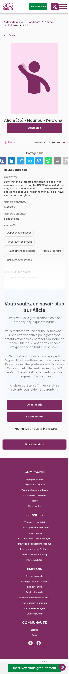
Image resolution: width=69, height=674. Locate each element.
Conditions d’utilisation (34, 495)
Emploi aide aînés (34, 592)
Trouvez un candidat (34, 522)
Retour (12, 35)
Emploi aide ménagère (34, 608)
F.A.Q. (34, 635)
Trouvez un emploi (34, 576)
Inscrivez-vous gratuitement (34, 668)
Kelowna (13, 25)
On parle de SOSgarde (34, 484)
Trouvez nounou (34, 533)
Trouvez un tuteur (34, 560)
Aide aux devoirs (52, 250)
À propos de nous (34, 479)
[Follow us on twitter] (30, 643)
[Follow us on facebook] (39, 643)
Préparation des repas (19, 241)
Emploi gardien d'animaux (34, 603)
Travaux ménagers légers (21, 250)
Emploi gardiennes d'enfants (35, 581)
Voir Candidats (34, 444)
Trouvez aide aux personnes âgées (34, 538)
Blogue (34, 629)
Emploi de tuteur (35, 613)
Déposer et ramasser (19, 232)
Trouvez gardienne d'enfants (34, 527)
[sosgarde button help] (62, 667)
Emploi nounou (34, 586)
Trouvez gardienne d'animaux (34, 549)
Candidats (33, 22)
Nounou (49, 22)
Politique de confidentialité (34, 490)
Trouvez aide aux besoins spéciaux (34, 543)
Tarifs (35, 500)
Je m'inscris (34, 404)
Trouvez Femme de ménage (34, 554)
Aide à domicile (13, 22)
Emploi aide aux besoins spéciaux (34, 597)
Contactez (34, 127)
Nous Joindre (34, 506)
